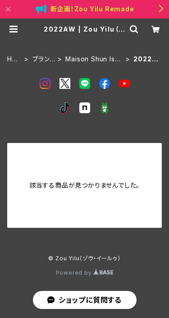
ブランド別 (43, 59)
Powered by (75, 272)
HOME (12, 59)
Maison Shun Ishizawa (92, 59)
